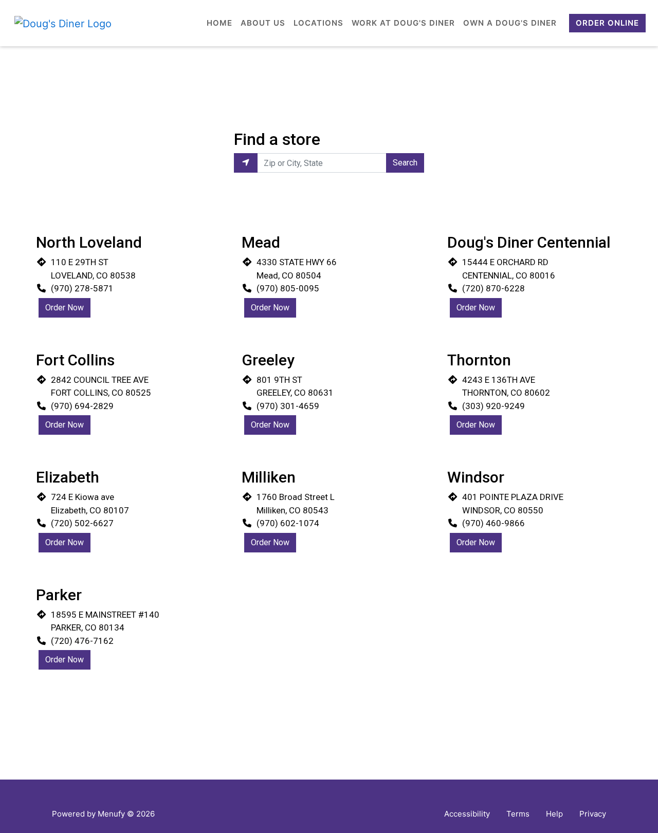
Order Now (64, 307)
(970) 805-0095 (288, 288)
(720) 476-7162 (82, 641)
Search (405, 163)
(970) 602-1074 (288, 523)
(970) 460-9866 (493, 523)
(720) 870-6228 (493, 288)
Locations (318, 23)
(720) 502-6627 (82, 523)
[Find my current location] (246, 163)
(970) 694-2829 (82, 406)
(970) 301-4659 (288, 406)
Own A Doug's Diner (510, 23)
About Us (263, 23)
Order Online (607, 23)
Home (219, 23)
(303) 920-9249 (493, 406)
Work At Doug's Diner (403, 23)
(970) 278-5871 (82, 288)
